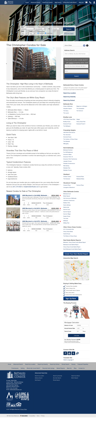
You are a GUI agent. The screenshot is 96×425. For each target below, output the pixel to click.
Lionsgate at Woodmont (69, 187)
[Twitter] (73, 353)
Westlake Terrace (67, 170)
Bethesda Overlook (67, 150)
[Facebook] (65, 353)
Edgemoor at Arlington (81, 106)
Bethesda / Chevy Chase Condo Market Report (74, 242)
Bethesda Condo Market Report (70, 244)
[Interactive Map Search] (76, 270)
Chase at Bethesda (67, 106)
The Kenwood (66, 179)
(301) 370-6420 (17, 187)
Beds (22, 31)
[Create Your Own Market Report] (76, 253)
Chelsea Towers (67, 176)
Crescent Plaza (67, 185)
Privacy (43, 415)
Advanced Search (69, 33)
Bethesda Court (67, 193)
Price (39, 27)
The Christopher (80, 108)
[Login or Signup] (94, 2)
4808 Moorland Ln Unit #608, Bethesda (36, 195)
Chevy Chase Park (80, 121)
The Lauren (66, 113)
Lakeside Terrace (67, 161)
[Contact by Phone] (90, 2)
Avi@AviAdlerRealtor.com (31, 187)
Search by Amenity (69, 97)
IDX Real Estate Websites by (13, 415)
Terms (38, 415)
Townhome (41, 33)
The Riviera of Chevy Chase (70, 236)
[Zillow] (77, 353)
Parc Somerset (66, 134)
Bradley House (66, 121)
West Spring (66, 165)
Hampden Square (67, 108)
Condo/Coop (49, 33)
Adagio (78, 119)
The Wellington (66, 126)
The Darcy (65, 110)
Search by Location (69, 93)
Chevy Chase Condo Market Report (71, 247)
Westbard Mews (80, 179)
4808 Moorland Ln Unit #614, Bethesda (36, 208)
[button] (76, 311)
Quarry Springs (67, 205)
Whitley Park (66, 223)
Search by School (69, 100)
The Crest (65, 218)
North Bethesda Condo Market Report (72, 249)
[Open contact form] (86, 2)
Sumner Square (67, 211)
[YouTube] (69, 353)
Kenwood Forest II (80, 124)
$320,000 (56, 208)
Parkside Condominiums (69, 163)
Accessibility (32, 415)
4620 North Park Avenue (69, 132)
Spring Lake (66, 207)
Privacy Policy (23, 409)
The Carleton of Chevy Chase (70, 139)
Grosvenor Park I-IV (68, 156)
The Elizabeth (66, 141)
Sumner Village (67, 214)
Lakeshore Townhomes (68, 200)
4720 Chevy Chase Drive (69, 119)
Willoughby (66, 143)
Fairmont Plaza (80, 185)
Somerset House (67, 137)
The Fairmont (79, 110)
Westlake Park (66, 168)
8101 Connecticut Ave (68, 229)
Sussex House (66, 216)
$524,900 (56, 195)
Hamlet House (66, 233)
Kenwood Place (80, 176)
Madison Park (66, 202)
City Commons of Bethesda (69, 198)
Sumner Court (66, 209)
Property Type (41, 31)
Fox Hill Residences (68, 152)
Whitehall (65, 220)
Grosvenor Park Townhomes (70, 159)
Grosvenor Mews (67, 154)
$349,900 (56, 221)
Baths (30, 31)
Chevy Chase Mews (68, 231)
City (22, 27)
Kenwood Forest (67, 124)
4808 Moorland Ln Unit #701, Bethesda (36, 221)
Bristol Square (66, 196)
